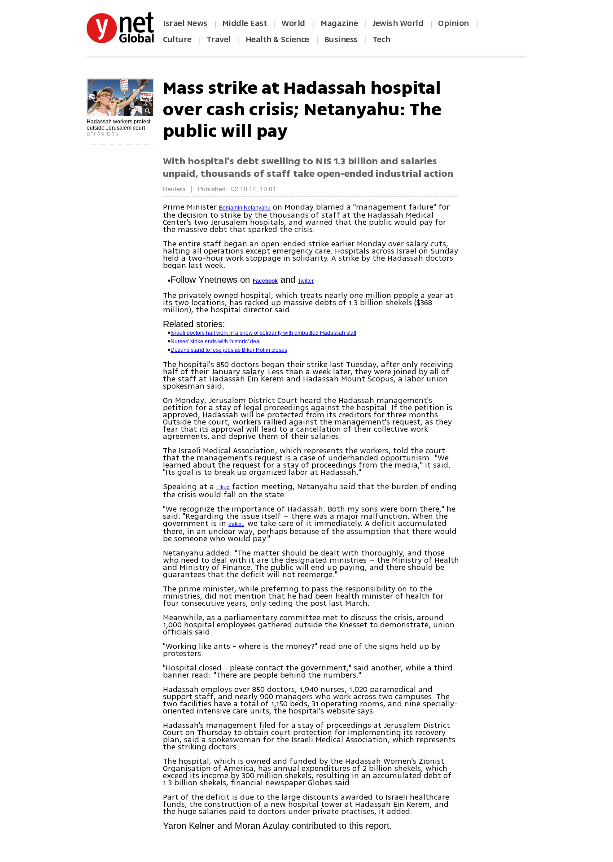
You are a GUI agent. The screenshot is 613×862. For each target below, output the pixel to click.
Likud (223, 487)
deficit (235, 524)
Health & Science (277, 39)
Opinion (453, 23)
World (294, 23)
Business (341, 39)
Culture (177, 39)
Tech (381, 39)
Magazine (339, 23)
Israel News (185, 23)
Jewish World (397, 23)
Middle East (244, 23)
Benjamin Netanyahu (245, 208)
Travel (218, 39)
